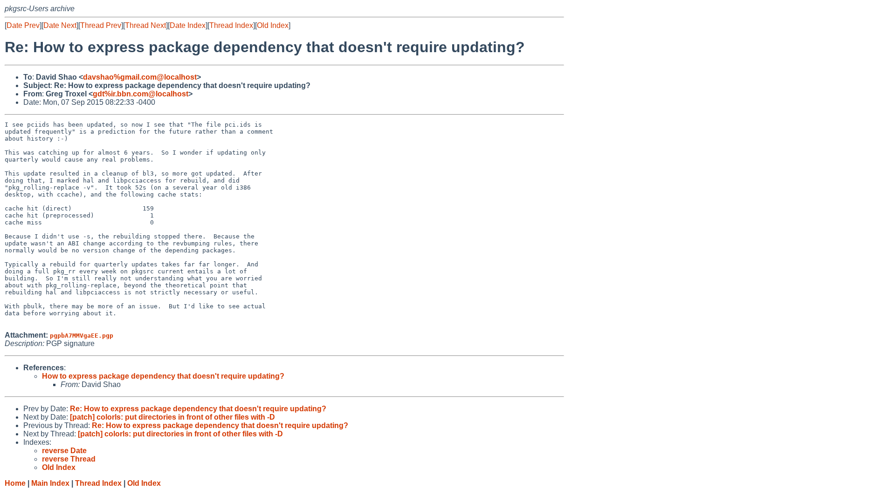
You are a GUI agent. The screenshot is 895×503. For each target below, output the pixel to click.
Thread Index (231, 25)
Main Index (50, 483)
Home (15, 483)
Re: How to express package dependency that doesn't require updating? (198, 409)
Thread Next (145, 25)
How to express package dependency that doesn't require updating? (163, 376)
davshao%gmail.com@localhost (140, 77)
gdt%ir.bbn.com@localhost (140, 94)
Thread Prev (100, 25)
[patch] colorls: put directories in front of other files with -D (172, 417)
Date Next (59, 25)
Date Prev (23, 25)
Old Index (273, 25)
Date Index (188, 25)
